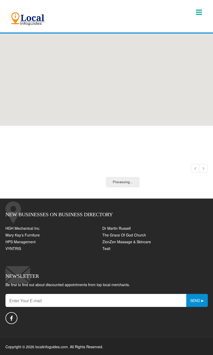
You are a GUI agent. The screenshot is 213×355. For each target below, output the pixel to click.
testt (106, 248)
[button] (106, 76)
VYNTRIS (13, 248)
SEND (195, 300)
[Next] (203, 168)
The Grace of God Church (124, 235)
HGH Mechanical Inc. (22, 228)
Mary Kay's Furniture (22, 235)
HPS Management (20, 241)
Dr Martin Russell (116, 228)
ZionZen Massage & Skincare (126, 241)
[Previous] (195, 168)
